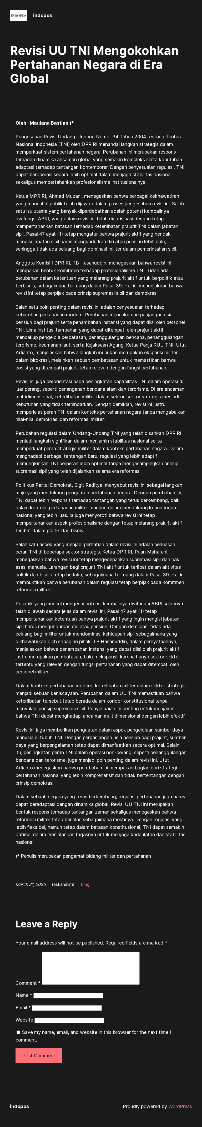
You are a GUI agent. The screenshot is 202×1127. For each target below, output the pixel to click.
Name (24, 995)
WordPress (180, 1106)
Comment (28, 983)
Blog (85, 884)
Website (24, 1020)
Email (23, 1007)
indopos (42, 15)
